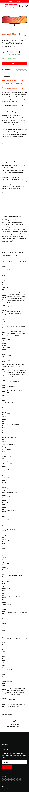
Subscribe (6, 767)
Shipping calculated (11, 54)
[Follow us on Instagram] (8, 779)
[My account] (23, 6)
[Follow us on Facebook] (3, 779)
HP (2, 46)
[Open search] (20, 6)
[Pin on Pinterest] (20, 69)
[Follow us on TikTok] (14, 779)
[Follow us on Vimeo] (17, 779)
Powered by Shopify (6, 788)
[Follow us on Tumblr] (20, 779)
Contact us (14, 63)
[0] (26, 6)
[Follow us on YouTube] (11, 779)
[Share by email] (26, 69)
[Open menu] (2, 6)
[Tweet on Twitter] (23, 69)
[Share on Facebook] (17, 69)
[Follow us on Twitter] (5, 779)
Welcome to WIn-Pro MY (14, 1)
